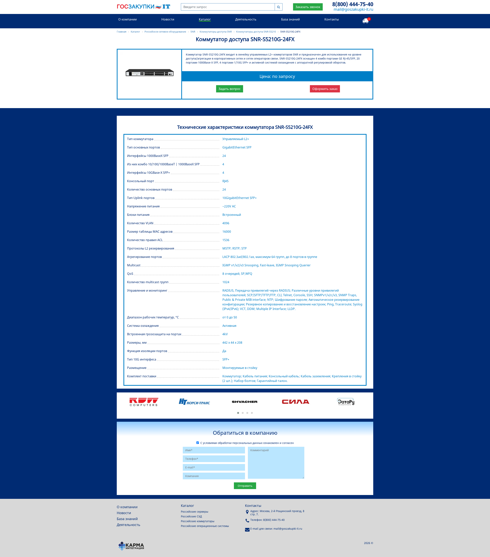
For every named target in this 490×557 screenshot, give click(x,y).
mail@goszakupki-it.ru (353, 9)
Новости (167, 19)
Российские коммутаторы (197, 521)
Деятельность (245, 19)
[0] (365, 21)
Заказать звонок (308, 7)
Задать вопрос (230, 89)
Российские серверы (194, 511)
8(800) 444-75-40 (352, 4)
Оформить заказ (324, 89)
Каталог (205, 19)
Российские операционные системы (205, 526)
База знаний (290, 19)
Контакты (331, 19)
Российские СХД (191, 516)
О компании (127, 19)
